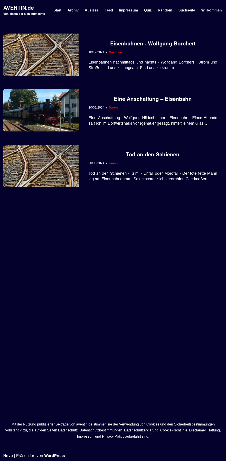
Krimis (113, 163)
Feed (109, 10)
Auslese (91, 10)
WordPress (54, 455)
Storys (114, 107)
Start (57, 10)
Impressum (128, 10)
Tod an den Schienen (152, 154)
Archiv (73, 10)
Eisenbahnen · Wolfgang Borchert (153, 43)
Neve (8, 455)
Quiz (148, 10)
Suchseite (186, 10)
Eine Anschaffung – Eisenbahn (153, 98)
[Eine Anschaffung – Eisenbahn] (41, 110)
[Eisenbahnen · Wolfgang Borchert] (41, 55)
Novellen (115, 52)
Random (165, 10)
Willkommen (211, 10)
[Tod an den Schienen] (41, 166)
